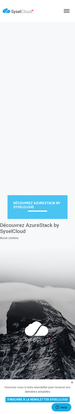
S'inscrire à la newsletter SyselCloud (37, 399)
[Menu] (67, 11)
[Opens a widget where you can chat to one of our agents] (61, 407)
